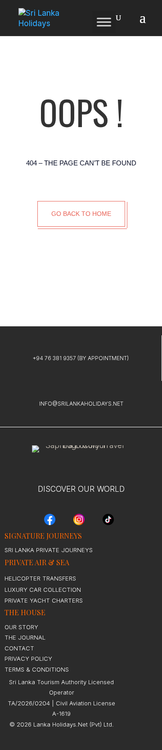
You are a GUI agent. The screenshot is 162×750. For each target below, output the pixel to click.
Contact (19, 648)
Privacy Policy (28, 658)
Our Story (21, 627)
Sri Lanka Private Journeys (48, 549)
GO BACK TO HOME (81, 213)
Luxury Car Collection (42, 589)
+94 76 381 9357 (54, 358)
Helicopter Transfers (40, 578)
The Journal (24, 637)
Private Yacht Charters (43, 600)
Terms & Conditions (36, 669)
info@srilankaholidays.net (81, 403)
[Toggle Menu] (104, 22)
